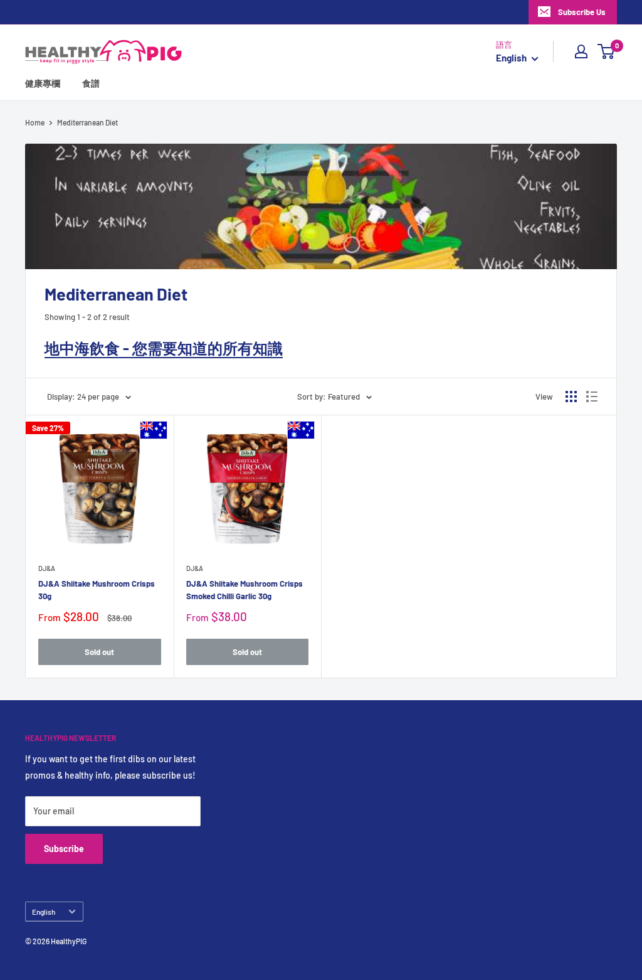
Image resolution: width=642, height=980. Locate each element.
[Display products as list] (591, 396)
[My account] (581, 51)
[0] (606, 51)
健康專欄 (42, 83)
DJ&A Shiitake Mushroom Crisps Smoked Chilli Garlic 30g (244, 589)
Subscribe (64, 848)
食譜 (91, 83)
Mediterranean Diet (87, 122)
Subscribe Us (582, 12)
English (43, 911)
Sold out (99, 652)
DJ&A (46, 568)
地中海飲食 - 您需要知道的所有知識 (164, 348)
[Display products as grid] (571, 396)
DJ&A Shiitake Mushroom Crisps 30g (96, 589)
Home (35, 122)
